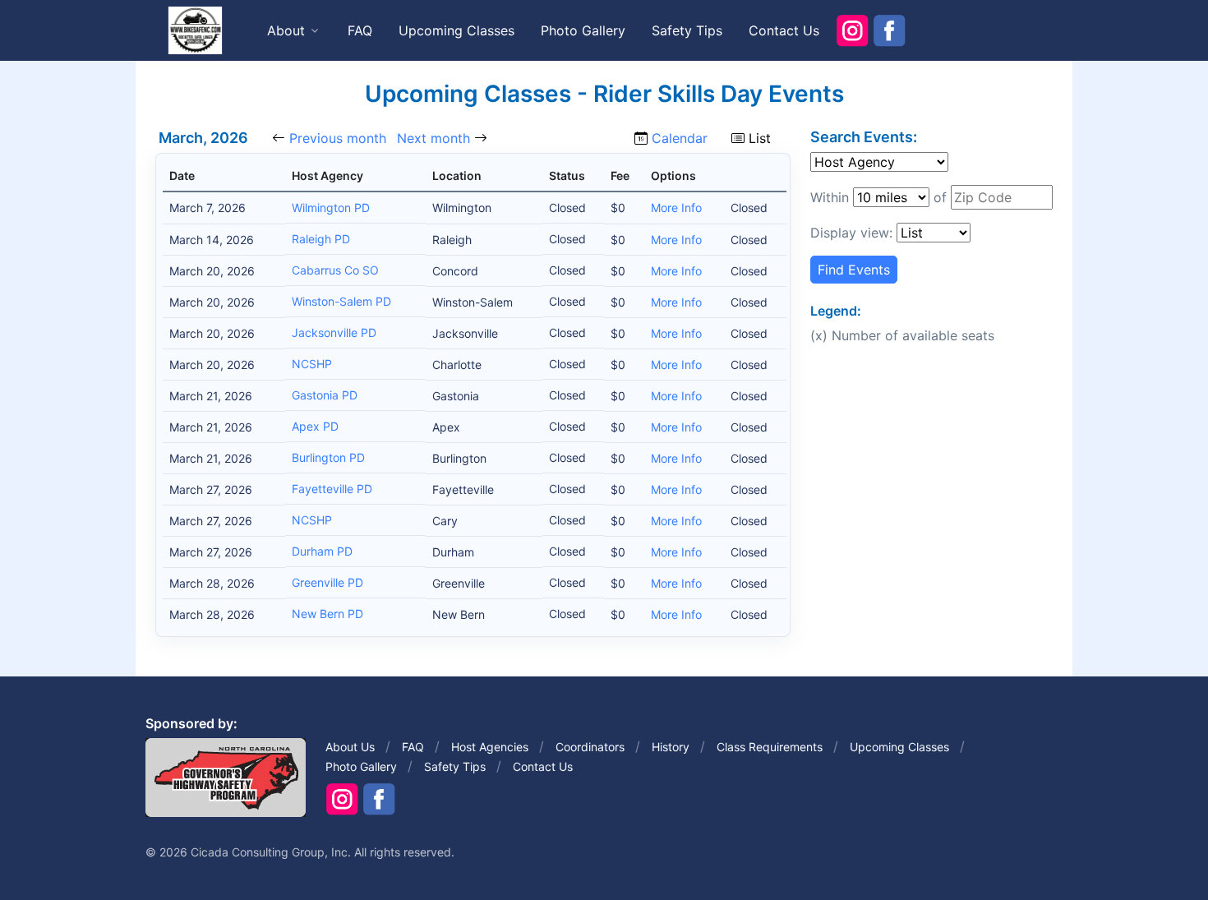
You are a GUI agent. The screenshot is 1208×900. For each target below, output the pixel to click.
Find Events (854, 269)
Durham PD (322, 551)
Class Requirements (770, 747)
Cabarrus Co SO (335, 270)
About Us (350, 747)
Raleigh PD (321, 239)
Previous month (337, 138)
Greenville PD (327, 582)
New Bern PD (327, 614)
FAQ (360, 30)
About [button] (286, 30)
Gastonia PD (324, 395)
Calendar (680, 138)
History (670, 747)
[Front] (194, 29)
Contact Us (784, 30)
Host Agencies (489, 747)
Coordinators (590, 747)
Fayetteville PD (332, 489)
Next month (433, 138)
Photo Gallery (583, 30)
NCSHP (312, 364)
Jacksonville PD (334, 332)
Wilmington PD (331, 208)
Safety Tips (687, 30)
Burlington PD (328, 457)
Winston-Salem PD (341, 301)
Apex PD (315, 426)
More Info (676, 208)
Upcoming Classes (456, 30)
